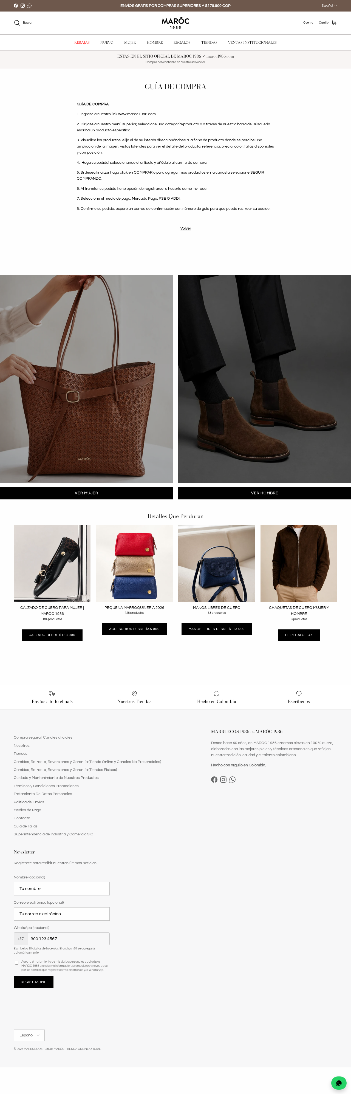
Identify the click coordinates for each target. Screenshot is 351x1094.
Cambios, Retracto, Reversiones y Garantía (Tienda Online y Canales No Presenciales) (87, 762)
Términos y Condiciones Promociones (46, 786)
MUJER (130, 42)
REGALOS (182, 42)
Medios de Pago (27, 810)
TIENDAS (209, 42)
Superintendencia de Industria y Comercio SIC (53, 834)
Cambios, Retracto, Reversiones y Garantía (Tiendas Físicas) (65, 770)
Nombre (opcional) (29, 877)
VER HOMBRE (264, 493)
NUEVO (107, 42)
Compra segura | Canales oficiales (43, 737)
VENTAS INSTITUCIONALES (252, 42)
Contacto (22, 818)
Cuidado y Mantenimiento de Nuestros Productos (56, 778)
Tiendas (20, 754)
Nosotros (22, 746)
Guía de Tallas (26, 826)
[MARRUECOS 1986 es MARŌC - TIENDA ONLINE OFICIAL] (175, 23)
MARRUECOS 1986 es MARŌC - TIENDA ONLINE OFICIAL (62, 1048)
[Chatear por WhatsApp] (339, 1083)
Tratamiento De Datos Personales (43, 794)
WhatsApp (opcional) (31, 928)
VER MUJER (86, 493)
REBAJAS (82, 42)
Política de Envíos (29, 802)
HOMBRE (155, 42)
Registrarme (33, 982)
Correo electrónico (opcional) (39, 902)
